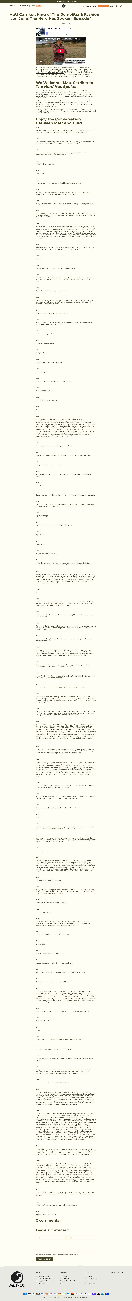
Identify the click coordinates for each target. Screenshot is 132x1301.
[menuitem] (14, 6)
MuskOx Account (90, 1283)
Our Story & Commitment (64, 1277)
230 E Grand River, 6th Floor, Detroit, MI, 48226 (43, 1277)
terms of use (75, 1297)
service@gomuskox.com (43, 1281)
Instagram (87, 109)
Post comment (44, 1259)
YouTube (70, 109)
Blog (61, 1283)
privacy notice (84, 1297)
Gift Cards (88, 1276)
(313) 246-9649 (40, 1283)
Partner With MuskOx (68, 1281)
